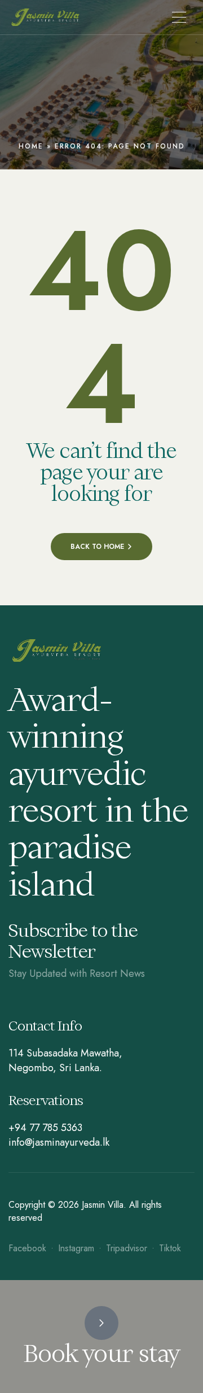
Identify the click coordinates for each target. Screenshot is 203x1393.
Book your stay (101, 1353)
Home (31, 146)
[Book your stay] (101, 1323)
